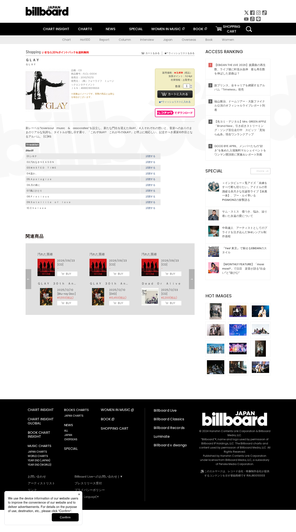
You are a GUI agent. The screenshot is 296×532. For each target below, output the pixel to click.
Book (209, 40)
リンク (32, 490)
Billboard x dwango (170, 445)
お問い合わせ (37, 476)
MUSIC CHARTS (39, 446)
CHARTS (85, 28)
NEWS (110, 28)
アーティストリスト (41, 483)
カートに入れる (175, 94)
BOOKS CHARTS (76, 410)
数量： (179, 86)
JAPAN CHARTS (37, 451)
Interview (147, 40)
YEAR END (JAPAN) (39, 460)
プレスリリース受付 (88, 483)
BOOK (198, 28)
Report (104, 40)
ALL (66, 430)
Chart (66, 40)
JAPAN (68, 435)
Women (228, 40)
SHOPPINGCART (231, 29)
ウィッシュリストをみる (181, 53)
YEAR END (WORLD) (39, 465)
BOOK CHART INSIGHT (39, 435)
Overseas (189, 40)
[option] (110, 279)
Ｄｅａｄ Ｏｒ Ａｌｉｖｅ (161, 283)
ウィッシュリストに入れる (176, 101)
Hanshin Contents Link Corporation (232, 431)
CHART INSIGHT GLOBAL (41, 421)
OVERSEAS (70, 439)
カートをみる (152, 53)
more (260, 171)
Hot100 (85, 40)
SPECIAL (136, 28)
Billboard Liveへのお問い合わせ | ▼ (99, 476)
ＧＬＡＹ (31, 64)
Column (125, 40)
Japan (167, 40)
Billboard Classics (169, 419)
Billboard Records (169, 427)
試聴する (150, 156)
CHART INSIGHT (56, 28)
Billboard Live (165, 410)
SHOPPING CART (114, 429)
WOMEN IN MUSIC (166, 28)
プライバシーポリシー (90, 490)
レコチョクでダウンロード (175, 112)
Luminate (162, 436)
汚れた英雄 (45, 254)
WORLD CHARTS (38, 456)
